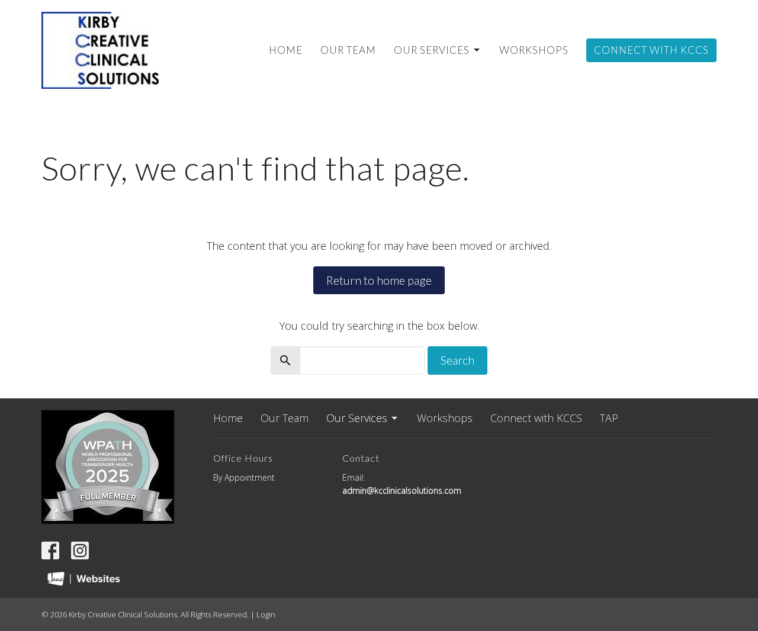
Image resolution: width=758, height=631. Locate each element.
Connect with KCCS (651, 50)
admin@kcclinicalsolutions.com (401, 490)
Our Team (348, 50)
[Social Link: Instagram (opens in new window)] (80, 550)
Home (286, 50)
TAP (609, 418)
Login (265, 614)
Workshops (533, 50)
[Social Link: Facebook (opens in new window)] (50, 550)
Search (457, 360)
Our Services (432, 50)
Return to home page (379, 280)
